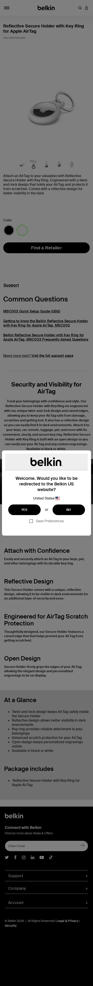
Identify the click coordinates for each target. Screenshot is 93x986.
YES (24, 510)
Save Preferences (50, 521)
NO (68, 510)
